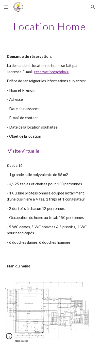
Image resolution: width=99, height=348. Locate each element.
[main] (49, 26)
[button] (6, 7)
